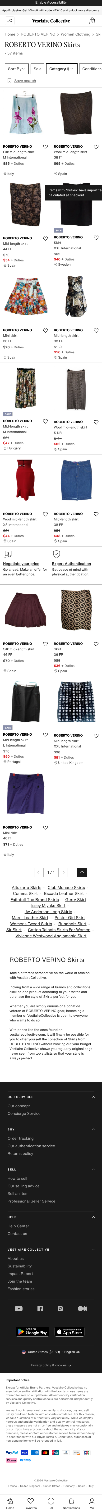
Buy (11, 1130)
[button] (92, 21)
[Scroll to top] (82, 872)
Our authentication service (31, 1146)
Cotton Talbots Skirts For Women (59, 930)
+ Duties (17, 163)
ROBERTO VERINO (38, 34)
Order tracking (21, 1138)
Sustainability (20, 1266)
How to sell (17, 1178)
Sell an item (18, 1193)
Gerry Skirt (75, 900)
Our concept (19, 1106)
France (12, 1486)
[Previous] (39, 872)
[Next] (63, 872)
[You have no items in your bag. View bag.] (92, 21)
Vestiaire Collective (28, 1250)
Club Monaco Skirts (66, 888)
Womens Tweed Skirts (31, 924)
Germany (69, 1486)
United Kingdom (30, 1486)
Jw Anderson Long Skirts (48, 912)
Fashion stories (21, 1289)
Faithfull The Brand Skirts (34, 900)
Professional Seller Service (31, 1201)
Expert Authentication (71, 563)
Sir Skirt (13, 930)
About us (16, 1258)
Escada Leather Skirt (64, 894)
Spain (81, 1486)
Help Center (18, 1226)
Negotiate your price (21, 563)
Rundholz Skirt (72, 924)
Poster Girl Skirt (70, 918)
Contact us (17, 1233)
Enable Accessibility (51, 2)
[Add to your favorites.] (45, 147)
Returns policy (20, 1153)
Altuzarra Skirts (26, 888)
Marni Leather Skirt (30, 918)
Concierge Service (24, 1113)
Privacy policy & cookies (49, 1365)
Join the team (20, 1281)
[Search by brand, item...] (10, 20)
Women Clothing (75, 34)
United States (51, 1486)
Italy (91, 1486)
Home (10, 34)
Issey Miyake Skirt (48, 906)
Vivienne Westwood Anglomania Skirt (50, 936)
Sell (12, 1170)
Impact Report (20, 1273)
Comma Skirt (25, 894)
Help (12, 1217)
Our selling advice (24, 1186)
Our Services (21, 1097)
